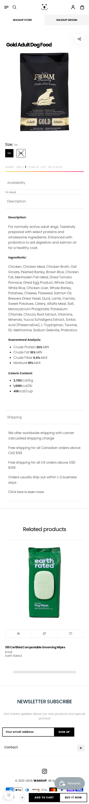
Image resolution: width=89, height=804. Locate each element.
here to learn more (30, 492)
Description (16, 201)
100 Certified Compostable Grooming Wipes (35, 647)
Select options (44, 633)
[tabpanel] (44, 91)
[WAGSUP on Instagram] (44, 771)
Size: (11, 144)
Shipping (14, 417)
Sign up (64, 732)
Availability (16, 182)
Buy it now (73, 797)
